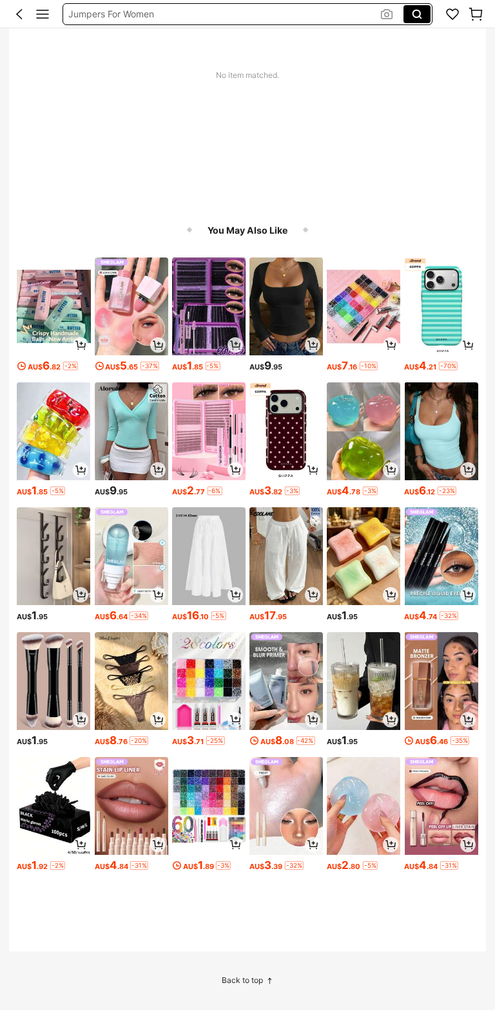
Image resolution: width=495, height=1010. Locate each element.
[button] (19, 14)
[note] (70, 366)
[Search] (417, 14)
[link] (452, 14)
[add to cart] (80, 345)
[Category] (42, 14)
